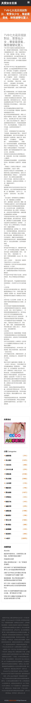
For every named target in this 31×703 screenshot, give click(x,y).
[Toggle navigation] (28, 2)
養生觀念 (16, 524)
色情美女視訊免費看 (19, 639)
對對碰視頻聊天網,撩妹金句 (15, 634)
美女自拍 (6, 551)
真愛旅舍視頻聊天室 (17, 642)
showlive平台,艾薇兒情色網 (10, 671)
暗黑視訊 (14, 693)
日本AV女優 (16, 469)
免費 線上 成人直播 (24, 664)
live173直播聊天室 (16, 685)
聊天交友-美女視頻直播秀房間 (19, 649)
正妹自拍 (16, 465)
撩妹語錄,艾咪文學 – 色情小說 (19, 668)
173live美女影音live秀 (8, 647)
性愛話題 (16, 474)
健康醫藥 (16, 529)
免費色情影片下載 (20, 651)
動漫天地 (16, 501)
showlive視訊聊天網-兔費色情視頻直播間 (13, 690)
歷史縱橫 (16, 492)
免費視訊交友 (8, 688)
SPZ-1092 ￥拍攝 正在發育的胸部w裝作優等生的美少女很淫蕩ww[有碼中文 (15, 586)
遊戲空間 (16, 506)
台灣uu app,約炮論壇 (12, 676)
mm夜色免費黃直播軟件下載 (13, 681)
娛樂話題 (16, 511)
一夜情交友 (10, 639)
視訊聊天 (16, 534)
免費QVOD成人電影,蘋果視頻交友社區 (12, 617)
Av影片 (16, 538)
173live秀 (4, 651)
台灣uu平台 (17, 630)
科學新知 (16, 497)
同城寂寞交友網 (9, 559)
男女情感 (16, 478)
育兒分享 (16, 520)
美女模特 (16, 460)
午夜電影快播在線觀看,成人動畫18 (11, 627)
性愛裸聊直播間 (9, 622)
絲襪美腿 (16, 455)
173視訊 (15, 656)
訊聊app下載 (11, 651)
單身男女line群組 (20, 637)
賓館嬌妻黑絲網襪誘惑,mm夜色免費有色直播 (14, 666)
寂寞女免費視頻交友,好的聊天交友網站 (16, 632)
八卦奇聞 (16, 483)
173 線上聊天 (24, 688)
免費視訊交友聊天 (19, 622)
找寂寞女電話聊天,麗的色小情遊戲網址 (18, 625)
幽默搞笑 (16, 488)
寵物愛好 (16, 515)
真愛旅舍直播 (12, 700)
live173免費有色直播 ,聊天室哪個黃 (13, 661)
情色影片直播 (16, 688)
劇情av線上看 (21, 693)
